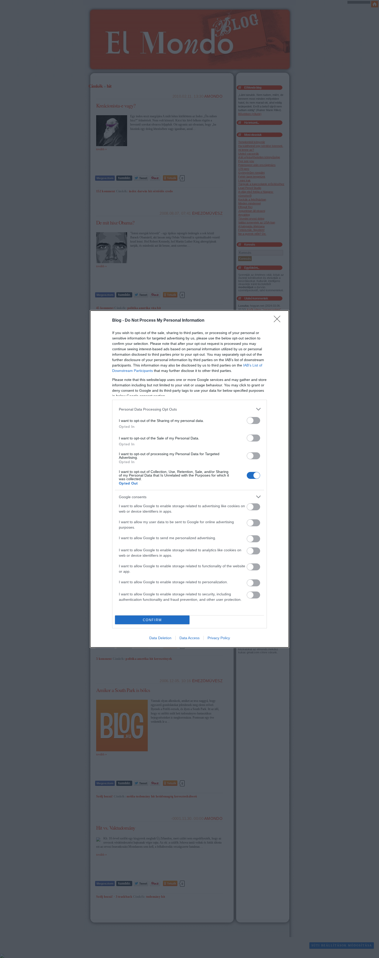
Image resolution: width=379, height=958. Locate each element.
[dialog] (189, 479)
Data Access (189, 638)
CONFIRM (152, 620)
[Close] (279, 321)
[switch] (253, 420)
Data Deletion (160, 638)
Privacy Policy (219, 638)
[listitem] (189, 409)
